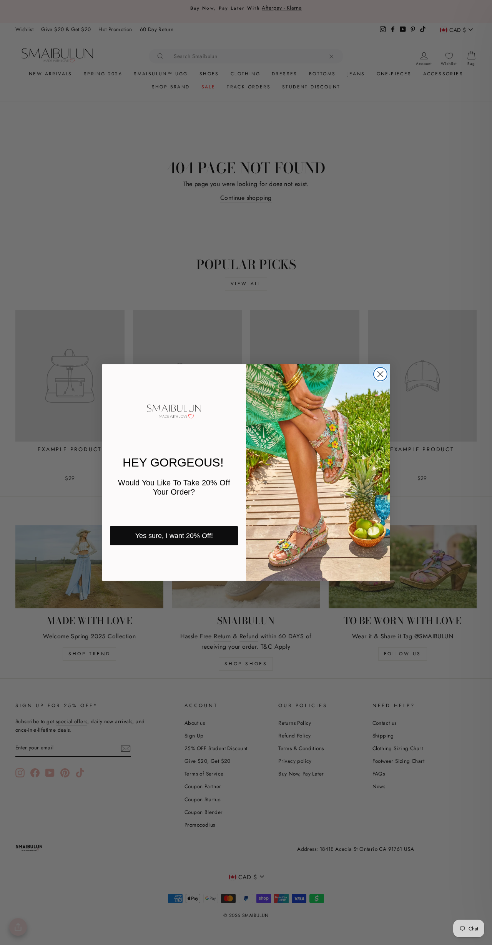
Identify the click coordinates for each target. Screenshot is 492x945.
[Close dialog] (380, 374)
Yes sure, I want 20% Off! (174, 536)
